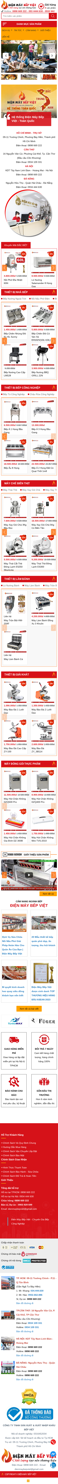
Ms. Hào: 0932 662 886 (28, 1465)
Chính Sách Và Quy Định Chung (19, 1143)
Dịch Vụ (6, 30)
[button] (6, 56)
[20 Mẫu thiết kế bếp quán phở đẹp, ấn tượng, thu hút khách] (44, 923)
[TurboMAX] (15, 1021)
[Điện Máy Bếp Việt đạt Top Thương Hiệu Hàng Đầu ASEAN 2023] (44, 973)
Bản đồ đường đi (24, 1303)
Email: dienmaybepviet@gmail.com (19, 1209)
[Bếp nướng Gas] (29, 56)
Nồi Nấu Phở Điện (40, 298)
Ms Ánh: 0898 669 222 (28, 1451)
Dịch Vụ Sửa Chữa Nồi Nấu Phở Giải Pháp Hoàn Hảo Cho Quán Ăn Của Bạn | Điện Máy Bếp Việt (13, 945)
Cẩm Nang (31, 30)
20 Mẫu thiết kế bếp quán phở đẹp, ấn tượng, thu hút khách (43, 941)
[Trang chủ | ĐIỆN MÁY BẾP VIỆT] (19, 4)
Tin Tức (18, 30)
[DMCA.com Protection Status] (29, 1396)
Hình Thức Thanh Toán (15, 1167)
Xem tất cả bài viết (29, 1008)
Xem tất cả (48, 893)
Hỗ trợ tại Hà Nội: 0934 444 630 (17, 1196)
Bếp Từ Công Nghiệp (14, 394)
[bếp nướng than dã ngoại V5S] (29, 875)
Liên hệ (6, 37)
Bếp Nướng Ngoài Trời (14, 298)
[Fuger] (43, 1021)
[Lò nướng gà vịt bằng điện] (48, 76)
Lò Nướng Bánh (11, 585)
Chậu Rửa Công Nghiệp (42, 394)
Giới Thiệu (45, 30)
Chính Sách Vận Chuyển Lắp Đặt (20, 1151)
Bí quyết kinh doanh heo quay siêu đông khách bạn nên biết (13, 991)
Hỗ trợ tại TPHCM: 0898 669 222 (18, 1192)
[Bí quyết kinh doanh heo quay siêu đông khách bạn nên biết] (14, 973)
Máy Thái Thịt (10, 490)
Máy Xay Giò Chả (31, 490)
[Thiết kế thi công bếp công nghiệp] (29, 76)
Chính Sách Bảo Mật (13, 1155)
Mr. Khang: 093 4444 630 (28, 1458)
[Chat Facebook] (53, 1456)
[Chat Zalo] (53, 1467)
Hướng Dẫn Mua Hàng (14, 1147)
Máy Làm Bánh (32, 585)
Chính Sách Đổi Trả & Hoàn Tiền (19, 1176)
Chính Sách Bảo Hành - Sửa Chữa (20, 1171)
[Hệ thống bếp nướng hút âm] (9, 76)
